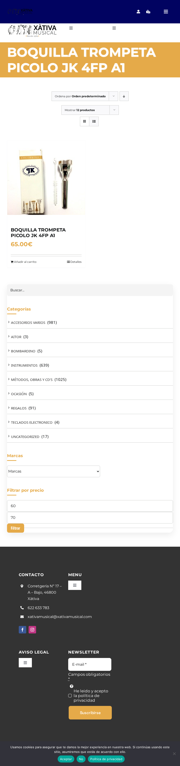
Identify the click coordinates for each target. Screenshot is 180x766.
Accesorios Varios (28, 322)
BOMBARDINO (23, 351)
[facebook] (22, 629)
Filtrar (15, 528)
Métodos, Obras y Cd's (31, 379)
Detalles (76, 262)
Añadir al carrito (25, 262)
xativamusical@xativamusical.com (60, 616)
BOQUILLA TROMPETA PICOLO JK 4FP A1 (38, 232)
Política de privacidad (106, 759)
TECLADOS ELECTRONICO (31, 422)
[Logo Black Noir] (20, 9)
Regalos (18, 408)
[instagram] (32, 629)
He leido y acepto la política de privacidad (91, 696)
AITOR (16, 336)
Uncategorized (25, 436)
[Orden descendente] (124, 96)
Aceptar (66, 759)
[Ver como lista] (93, 121)
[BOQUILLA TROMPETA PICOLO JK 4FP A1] (46, 181)
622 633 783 (38, 608)
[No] (174, 753)
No (81, 759)
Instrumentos (24, 365)
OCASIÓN (19, 393)
